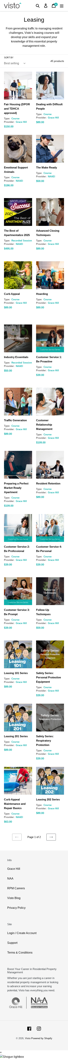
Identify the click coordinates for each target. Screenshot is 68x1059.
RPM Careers (16, 888)
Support (12, 942)
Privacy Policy (16, 907)
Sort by (8, 57)
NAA (10, 878)
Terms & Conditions (19, 952)
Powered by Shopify (41, 1038)
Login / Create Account (21, 933)
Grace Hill (13, 868)
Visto (27, 1038)
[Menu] (62, 5)
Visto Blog (13, 898)
